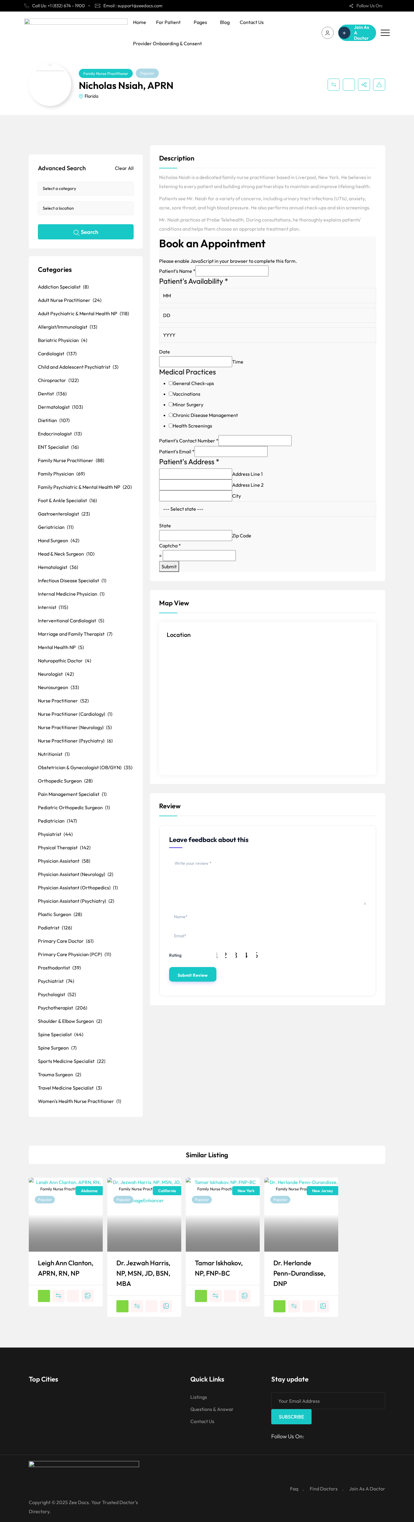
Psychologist (57, 994)
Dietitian (54, 420)
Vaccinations (186, 394)
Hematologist (58, 567)
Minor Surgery (188, 404)
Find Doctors (324, 1489)
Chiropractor (58, 380)
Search (89, 231)
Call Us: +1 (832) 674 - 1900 (58, 5)
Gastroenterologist (64, 514)
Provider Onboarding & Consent (167, 43)
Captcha (170, 546)
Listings (198, 1397)
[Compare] (334, 85)
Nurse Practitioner (63, 701)
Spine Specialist (60, 1034)
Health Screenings (192, 426)
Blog (225, 22)
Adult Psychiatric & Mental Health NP (83, 313)
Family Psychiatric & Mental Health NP (85, 487)
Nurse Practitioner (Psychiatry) (75, 741)
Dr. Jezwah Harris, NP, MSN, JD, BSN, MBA (143, 1273)
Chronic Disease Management (205, 415)
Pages (200, 22)
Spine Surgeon (57, 1048)
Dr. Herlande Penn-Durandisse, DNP (299, 1273)
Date (164, 352)
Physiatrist (55, 834)
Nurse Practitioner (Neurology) (75, 727)
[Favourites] (349, 85)
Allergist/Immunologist (67, 327)
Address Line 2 (248, 485)
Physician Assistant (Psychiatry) (76, 901)
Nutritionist (54, 754)
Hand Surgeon (58, 540)
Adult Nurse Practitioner (70, 300)
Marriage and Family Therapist (75, 634)
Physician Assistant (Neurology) (75, 874)
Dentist (52, 394)
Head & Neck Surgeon (66, 554)
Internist (53, 607)
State (165, 526)
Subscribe (291, 1417)
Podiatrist (55, 928)
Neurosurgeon (58, 687)
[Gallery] (88, 1296)
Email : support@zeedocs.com (132, 5)
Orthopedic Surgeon (65, 781)
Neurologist (56, 674)
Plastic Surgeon (60, 914)
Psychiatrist (56, 981)
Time (237, 362)
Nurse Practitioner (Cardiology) (75, 714)
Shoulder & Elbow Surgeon (70, 1021)
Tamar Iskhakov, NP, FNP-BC (219, 1268)
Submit (169, 566)
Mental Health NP (61, 647)
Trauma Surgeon (59, 1074)
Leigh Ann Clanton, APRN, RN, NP (65, 1268)
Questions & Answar (212, 1409)
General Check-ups (193, 383)
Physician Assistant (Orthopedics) (78, 887)
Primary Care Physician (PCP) (74, 954)
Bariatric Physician (62, 340)
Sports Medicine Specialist (71, 1061)
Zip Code (241, 536)
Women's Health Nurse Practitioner (79, 1101)
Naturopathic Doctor (64, 661)
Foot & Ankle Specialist (67, 500)
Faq (294, 1489)
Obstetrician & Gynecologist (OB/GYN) (85, 767)
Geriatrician (56, 527)
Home (139, 22)
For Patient (168, 22)
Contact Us (252, 22)
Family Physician (61, 474)
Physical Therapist (64, 847)
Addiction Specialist (63, 287)
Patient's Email (177, 451)
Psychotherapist (62, 1008)
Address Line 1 (247, 474)
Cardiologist (57, 353)
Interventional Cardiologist (71, 620)
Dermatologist (60, 407)
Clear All (124, 168)
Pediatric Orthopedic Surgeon (74, 807)
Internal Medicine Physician (71, 594)
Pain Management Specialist (72, 794)
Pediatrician (57, 821)
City (236, 496)
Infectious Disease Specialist (72, 580)
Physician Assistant (64, 861)
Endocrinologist (60, 434)
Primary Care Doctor (66, 941)
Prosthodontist (59, 968)
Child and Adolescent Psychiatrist (78, 367)
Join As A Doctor (367, 1489)
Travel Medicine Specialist (70, 1088)
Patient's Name (177, 271)
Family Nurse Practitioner (105, 73)
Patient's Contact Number (189, 441)
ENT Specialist (58, 447)
